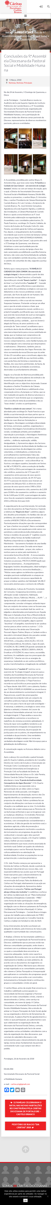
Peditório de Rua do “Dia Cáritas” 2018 (25, 1126)
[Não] (47, 1196)
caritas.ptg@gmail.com (20, 1084)
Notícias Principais (24, 83)
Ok (25, 1200)
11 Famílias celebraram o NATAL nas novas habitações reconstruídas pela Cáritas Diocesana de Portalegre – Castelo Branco (25, 1108)
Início (8, 32)
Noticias (19, 32)
